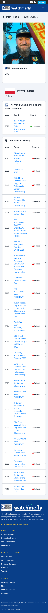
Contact (4, 593)
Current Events (7, 534)
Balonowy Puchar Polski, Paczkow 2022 (20, 452)
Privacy (11, 609)
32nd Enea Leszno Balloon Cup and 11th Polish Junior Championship (20, 369)
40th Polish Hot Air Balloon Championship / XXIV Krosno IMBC (20, 341)
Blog (3, 586)
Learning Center (8, 582)
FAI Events (5, 545)
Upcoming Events (8, 538)
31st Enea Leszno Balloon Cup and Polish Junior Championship (20, 427)
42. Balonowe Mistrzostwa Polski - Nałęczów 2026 (19, 158)
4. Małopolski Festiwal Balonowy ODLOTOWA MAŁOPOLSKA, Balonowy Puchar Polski (20, 264)
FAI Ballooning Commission (15, 524)
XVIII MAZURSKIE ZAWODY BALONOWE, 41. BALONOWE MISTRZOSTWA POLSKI (20, 228)
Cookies (19, 609)
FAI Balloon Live (8, 590)
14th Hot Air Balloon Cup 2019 (19, 489)
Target (4, 571)
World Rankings (7, 560)
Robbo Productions (26, 603)
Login (41, 2)
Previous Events (8, 542)
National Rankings (8, 564)
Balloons (4, 567)
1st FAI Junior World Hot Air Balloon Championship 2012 (19, 126)
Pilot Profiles (6, 557)
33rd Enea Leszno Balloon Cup (20, 280)
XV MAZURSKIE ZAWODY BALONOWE (20, 441)
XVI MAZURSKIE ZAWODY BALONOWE (20, 394)
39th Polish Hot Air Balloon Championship (20, 383)
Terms (3, 609)
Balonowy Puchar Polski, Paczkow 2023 (20, 355)
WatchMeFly (12, 603)
